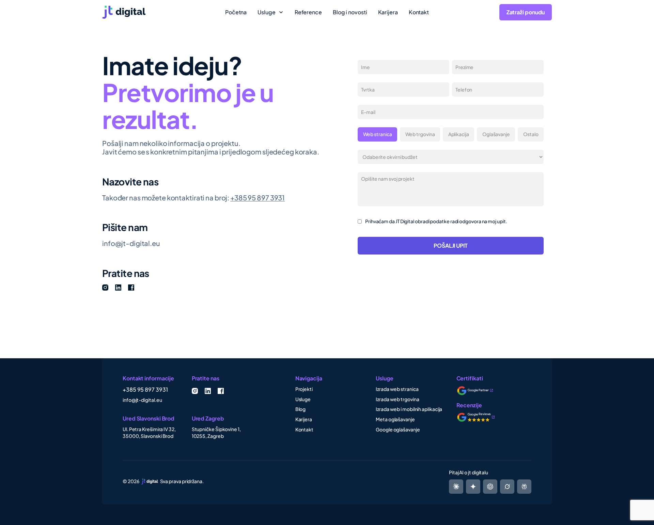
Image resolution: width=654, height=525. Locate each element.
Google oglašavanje (398, 429)
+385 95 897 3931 (257, 197)
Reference (308, 12)
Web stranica (377, 134)
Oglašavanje (496, 134)
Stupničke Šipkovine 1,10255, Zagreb (216, 432)
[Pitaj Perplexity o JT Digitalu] (456, 486)
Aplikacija (458, 134)
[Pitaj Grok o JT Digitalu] (524, 486)
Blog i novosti (350, 12)
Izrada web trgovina (397, 399)
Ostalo (531, 134)
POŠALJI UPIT (451, 245)
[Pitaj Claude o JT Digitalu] (507, 486)
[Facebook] (131, 287)
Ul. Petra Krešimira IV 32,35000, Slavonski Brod (149, 432)
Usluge (303, 399)
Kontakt (419, 12)
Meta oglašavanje (395, 419)
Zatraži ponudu (526, 12)
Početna (236, 12)
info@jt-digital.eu (131, 243)
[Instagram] (105, 287)
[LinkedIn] (118, 287)
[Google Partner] (479, 390)
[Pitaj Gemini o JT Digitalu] (473, 486)
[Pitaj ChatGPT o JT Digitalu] (490, 486)
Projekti (304, 389)
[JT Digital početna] (155, 12)
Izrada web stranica (397, 389)
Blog (300, 409)
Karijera (388, 12)
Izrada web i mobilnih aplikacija (409, 409)
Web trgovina (420, 134)
